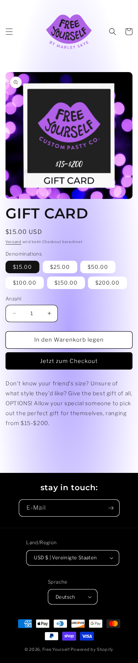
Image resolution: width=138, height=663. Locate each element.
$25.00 (60, 267)
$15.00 (22, 267)
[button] (9, 32)
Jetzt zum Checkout (69, 361)
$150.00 (66, 282)
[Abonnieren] (111, 508)
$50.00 (98, 267)
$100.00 (24, 282)
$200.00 (107, 282)
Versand (13, 241)
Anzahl (13, 299)
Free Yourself (56, 649)
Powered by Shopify (92, 649)
